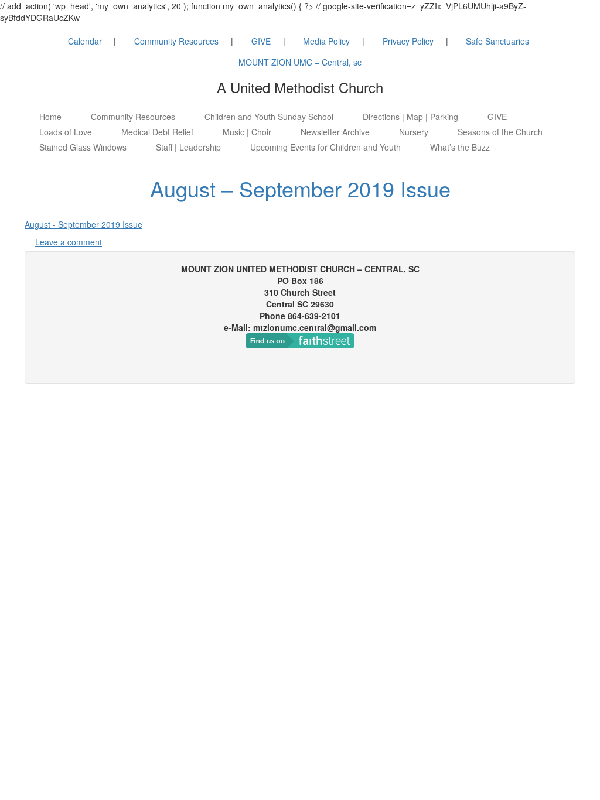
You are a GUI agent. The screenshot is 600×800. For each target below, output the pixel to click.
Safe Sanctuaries (497, 41)
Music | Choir (247, 132)
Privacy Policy (408, 41)
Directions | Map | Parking (410, 116)
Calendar (85, 41)
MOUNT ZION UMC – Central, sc (300, 62)
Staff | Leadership (188, 147)
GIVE (261, 41)
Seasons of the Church (500, 132)
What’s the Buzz (460, 147)
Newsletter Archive (335, 132)
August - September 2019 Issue (83, 224)
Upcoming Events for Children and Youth (325, 147)
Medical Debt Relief (157, 132)
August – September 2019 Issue (300, 188)
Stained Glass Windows (83, 147)
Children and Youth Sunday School (268, 116)
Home (50, 116)
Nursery (413, 132)
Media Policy (326, 41)
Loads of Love (65, 132)
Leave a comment (68, 242)
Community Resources (176, 41)
